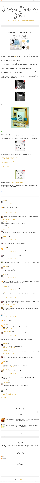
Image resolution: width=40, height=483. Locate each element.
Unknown (5, 247)
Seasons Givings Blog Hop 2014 (22, 417)
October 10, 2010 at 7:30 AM (9, 233)
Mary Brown (5, 254)
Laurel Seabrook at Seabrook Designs (8, 161)
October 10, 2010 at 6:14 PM (9, 263)
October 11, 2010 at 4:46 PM (9, 310)
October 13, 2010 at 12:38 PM (9, 347)
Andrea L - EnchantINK (7, 331)
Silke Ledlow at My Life (5, 166)
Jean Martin (5, 241)
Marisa (4, 200)
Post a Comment (4, 397)
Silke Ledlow (5, 266)
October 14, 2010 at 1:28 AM (9, 366)
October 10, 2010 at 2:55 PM (9, 258)
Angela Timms (5, 292)
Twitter (20, 194)
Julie (4, 260)
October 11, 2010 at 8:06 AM (9, 304)
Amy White (5, 343)
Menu (20, 25)
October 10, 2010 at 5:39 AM (9, 219)
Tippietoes (5, 375)
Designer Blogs (22, 479)
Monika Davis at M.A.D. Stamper (7, 163)
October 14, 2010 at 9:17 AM (9, 373)
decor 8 (15, 56)
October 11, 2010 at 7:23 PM (9, 321)
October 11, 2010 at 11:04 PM (9, 328)
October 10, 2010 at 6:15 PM (9, 271)
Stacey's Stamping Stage (20, 12)
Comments (4, 458)
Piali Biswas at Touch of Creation (7, 165)
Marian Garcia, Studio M (7, 306)
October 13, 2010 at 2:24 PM (9, 353)
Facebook (16, 194)
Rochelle (4, 274)
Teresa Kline (5, 221)
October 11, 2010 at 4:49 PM (9, 316)
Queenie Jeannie (6, 299)
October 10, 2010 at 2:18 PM (9, 251)
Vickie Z (4, 337)
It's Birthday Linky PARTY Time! (22, 423)
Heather (4, 318)
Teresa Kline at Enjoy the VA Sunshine (8, 167)
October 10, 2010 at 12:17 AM (9, 203)
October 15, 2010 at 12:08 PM (9, 386)
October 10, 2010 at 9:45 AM (9, 244)
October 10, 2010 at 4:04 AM (9, 212)
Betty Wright (5, 369)
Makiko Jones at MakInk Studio (6, 162)
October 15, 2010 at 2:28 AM (9, 380)
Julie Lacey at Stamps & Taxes (6, 159)
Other (26, 194)
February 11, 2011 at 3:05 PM (9, 394)
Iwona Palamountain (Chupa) (8, 215)
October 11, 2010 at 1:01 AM (9, 289)
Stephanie (5, 355)
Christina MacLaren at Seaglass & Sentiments (9, 157)
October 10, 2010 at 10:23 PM (9, 284)
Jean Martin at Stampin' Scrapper (7, 158)
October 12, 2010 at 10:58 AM (9, 340)
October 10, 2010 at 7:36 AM (9, 239)
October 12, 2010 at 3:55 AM (9, 335)
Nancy (4, 389)
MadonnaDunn (6, 279)
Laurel (4, 313)
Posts (3, 456)
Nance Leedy (5, 382)
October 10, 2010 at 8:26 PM (9, 277)
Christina (4, 229)
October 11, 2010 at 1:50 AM (9, 297)
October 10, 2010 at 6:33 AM (9, 227)
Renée (4, 361)
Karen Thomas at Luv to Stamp (17, 182)
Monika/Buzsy (5, 236)
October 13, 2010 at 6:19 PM (9, 358)
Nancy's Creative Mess (7, 393)
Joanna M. (5, 286)
